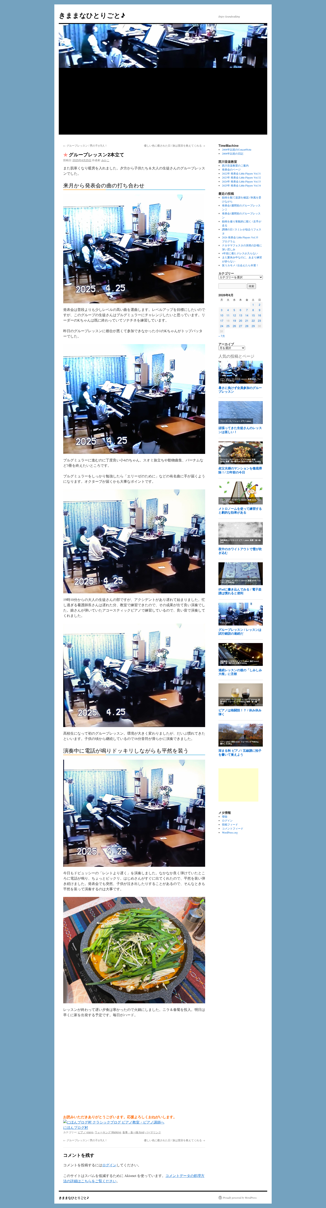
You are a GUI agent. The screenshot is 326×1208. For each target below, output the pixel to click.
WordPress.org (230, 832)
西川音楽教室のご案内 (235, 165)
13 (240, 315)
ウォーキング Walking (108, 1132)
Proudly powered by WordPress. (240, 1197)
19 (234, 320)
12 (234, 315)
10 (221, 315)
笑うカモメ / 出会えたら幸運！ (240, 265)
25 (228, 326)
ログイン (109, 1165)
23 (259, 320)
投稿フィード (230, 824)
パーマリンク (153, 1132)
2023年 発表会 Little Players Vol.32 (241, 177)
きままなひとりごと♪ (92, 15)
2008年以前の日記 (232, 153)
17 (221, 320)
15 (253, 315)
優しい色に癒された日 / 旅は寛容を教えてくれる (174, 145)
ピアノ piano (85, 1132)
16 (259, 315)
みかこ (105, 160)
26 (234, 326)
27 (240, 326)
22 (253, 320)
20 (240, 320)
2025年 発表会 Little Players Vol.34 (241, 185)
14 (246, 315)
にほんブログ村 (75, 1127)
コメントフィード (232, 828)
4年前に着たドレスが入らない (240, 253)
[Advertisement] (163, 101)
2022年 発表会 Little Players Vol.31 (241, 173)
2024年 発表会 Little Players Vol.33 (241, 181)
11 (228, 315)
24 (221, 326)
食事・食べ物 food (133, 1132)
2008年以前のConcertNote (236, 149)
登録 (224, 816)
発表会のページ (231, 169)
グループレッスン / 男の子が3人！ (85, 145)
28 (246, 326)
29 (253, 326)
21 (246, 320)
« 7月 (221, 336)
